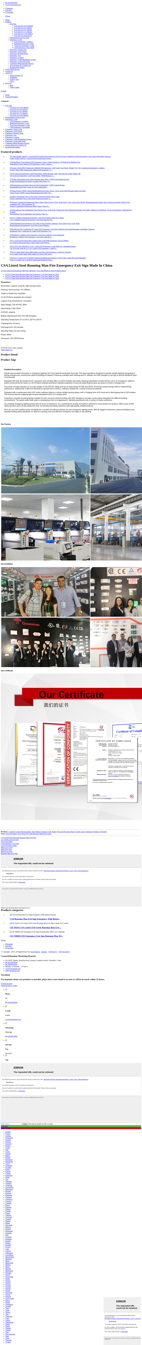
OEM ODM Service (12, 69)
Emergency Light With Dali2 (20, 62)
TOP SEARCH (64, 952)
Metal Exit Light (6, 848)
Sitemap (44, 952)
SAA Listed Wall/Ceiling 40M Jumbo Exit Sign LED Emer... (31, 254)
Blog (11, 85)
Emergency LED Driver (18, 52)
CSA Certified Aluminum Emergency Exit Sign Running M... (31, 220)
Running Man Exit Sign (9, 854)
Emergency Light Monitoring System (23, 60)
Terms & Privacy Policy (9, 986)
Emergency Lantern (17, 58)
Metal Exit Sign (6, 850)
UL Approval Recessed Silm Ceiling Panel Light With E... (30, 243)
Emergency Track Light (18, 50)
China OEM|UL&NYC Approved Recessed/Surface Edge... (31, 158)
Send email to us (6, 350)
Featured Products (11, 97)
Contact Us (9, 71)
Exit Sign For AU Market (23, 30)
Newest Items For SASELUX (20, 65)
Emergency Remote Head (19, 54)
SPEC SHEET (18, 348)
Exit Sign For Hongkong (23, 36)
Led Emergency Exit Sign (10, 844)
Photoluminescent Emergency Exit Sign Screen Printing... (30, 225)
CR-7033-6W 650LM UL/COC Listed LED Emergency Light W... (33, 248)
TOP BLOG (52, 952)
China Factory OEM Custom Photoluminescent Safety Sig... (31, 193)
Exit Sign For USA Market (23, 26)
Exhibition (13, 77)
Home (7, 20)
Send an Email (6, 1128)
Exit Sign (13, 24)
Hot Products (35, 952)
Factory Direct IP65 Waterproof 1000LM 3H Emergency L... (31, 170)
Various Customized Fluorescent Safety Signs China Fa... (30, 206)
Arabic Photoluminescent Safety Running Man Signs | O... (30, 181)
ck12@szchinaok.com (13, 1019)
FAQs (12, 81)
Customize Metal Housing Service (22, 63)
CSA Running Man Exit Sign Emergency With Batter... (35, 919)
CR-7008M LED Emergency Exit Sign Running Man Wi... (36, 936)
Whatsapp (4, 1126)
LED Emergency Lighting (23, 42)
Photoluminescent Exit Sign (19, 38)
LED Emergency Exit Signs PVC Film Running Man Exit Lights (28, 834)
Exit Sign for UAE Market (23, 34)
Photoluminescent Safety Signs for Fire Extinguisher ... (29, 187)
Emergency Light (16, 40)
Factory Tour (14, 79)
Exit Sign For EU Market (23, 28)
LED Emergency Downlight (24, 48)
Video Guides (14, 87)
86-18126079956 (11, 1002)
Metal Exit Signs (7, 852)
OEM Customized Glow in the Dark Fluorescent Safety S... (30, 199)
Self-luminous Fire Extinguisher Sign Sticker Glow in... (29, 214)
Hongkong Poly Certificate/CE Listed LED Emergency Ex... (31, 231)
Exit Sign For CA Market (23, 32)
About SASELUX (16, 75)
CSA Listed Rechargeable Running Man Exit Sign (18, 838)
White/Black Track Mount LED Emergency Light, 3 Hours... (31, 164)
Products (8, 22)
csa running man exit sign (10, 840)
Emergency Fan (15, 56)
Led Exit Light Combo (9, 846)
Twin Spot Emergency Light (24, 46)
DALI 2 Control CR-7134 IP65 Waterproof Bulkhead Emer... (31, 260)
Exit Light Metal (6, 842)
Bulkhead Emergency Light (24, 44)
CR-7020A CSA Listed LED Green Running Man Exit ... (35, 927)
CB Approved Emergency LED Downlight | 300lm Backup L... (32, 176)
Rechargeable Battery (17, 67)
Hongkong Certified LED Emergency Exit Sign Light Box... (31, 237)
